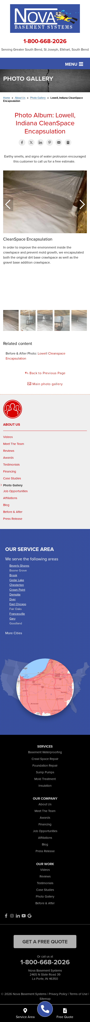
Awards (8, 458)
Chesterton (16, 585)
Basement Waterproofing (45, 752)
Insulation (45, 785)
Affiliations (10, 498)
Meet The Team (13, 444)
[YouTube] (23, 915)
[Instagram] (11, 915)
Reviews (8, 451)
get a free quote (45, 941)
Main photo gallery (47, 384)
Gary (12, 618)
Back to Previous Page (47, 373)
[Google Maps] (29, 915)
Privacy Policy (58, 994)
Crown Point (17, 590)
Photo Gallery (13, 485)
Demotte (15, 594)
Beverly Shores (19, 566)
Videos (8, 437)
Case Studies (12, 478)
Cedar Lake (16, 580)
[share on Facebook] (22, 142)
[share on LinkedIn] (40, 142)
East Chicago (17, 604)
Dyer (12, 599)
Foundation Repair (45, 765)
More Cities (13, 633)
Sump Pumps (45, 772)
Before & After (12, 512)
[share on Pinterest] (49, 142)
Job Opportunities (15, 491)
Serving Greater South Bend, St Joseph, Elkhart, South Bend (45, 49)
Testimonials (11, 464)
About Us (11, 424)
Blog (6, 505)
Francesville (17, 614)
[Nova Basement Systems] (45, 1009)
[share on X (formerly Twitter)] (31, 142)
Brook (13, 575)
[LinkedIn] (17, 915)
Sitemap (45, 998)
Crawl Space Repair (45, 759)
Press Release (12, 519)
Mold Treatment (45, 779)
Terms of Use (78, 994)
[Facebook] (6, 915)
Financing (9, 471)
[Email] (58, 142)
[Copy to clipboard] (68, 142)
